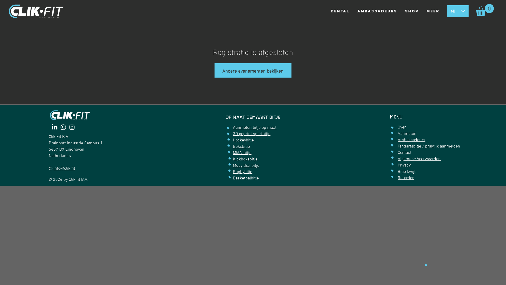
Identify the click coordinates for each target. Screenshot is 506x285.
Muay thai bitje (246, 165)
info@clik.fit (64, 168)
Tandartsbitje (409, 146)
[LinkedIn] (54, 127)
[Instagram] (72, 127)
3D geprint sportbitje (251, 134)
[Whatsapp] (63, 127)
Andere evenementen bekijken (253, 70)
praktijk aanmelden (442, 146)
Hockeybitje (243, 140)
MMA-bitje (242, 153)
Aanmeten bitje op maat (254, 127)
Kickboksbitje (245, 159)
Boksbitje (241, 146)
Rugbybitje (242, 172)
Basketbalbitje (246, 178)
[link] (485, 10)
